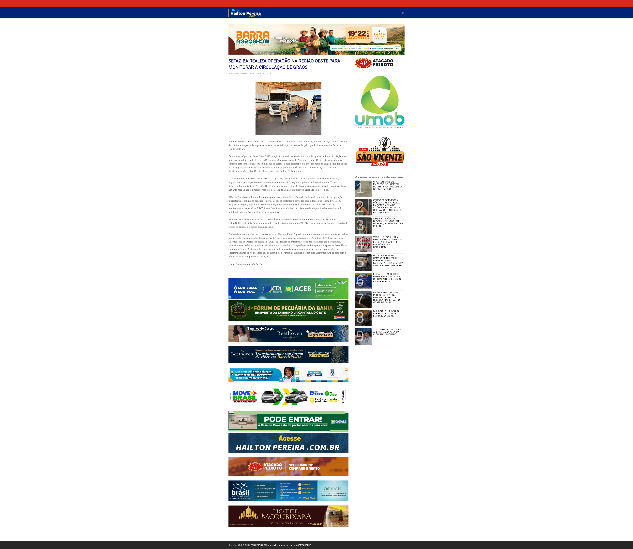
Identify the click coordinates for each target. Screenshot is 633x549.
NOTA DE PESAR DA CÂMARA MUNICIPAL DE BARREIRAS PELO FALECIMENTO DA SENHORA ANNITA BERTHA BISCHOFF (388, 260)
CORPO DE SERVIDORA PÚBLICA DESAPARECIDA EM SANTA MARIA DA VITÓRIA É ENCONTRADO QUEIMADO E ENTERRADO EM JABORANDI (387, 206)
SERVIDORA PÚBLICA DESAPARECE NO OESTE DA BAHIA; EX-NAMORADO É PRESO (388, 222)
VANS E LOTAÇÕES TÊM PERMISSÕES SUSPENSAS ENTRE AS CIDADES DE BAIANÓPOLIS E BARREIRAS (387, 242)
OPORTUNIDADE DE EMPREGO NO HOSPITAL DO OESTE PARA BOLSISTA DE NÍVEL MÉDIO (387, 185)
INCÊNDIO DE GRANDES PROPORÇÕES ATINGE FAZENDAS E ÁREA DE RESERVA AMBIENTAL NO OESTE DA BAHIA (386, 297)
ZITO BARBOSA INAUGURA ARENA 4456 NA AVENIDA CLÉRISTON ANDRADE (387, 332)
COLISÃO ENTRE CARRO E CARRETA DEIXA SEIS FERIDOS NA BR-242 (387, 313)
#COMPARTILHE (303, 545)
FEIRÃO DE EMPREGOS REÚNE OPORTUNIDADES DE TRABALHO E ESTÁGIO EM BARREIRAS (387, 278)
